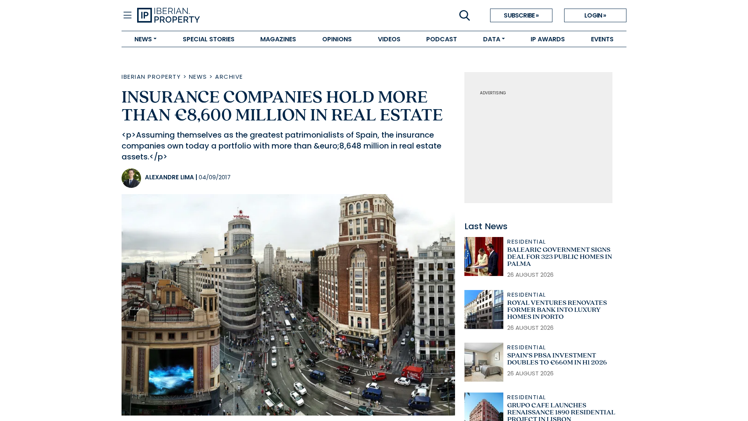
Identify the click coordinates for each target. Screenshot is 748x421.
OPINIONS (337, 39)
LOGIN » (595, 15)
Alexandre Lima (169, 177)
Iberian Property (151, 77)
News (198, 77)
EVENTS (602, 39)
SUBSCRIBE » (521, 15)
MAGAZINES (278, 39)
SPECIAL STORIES (209, 39)
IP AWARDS (548, 39)
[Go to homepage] (255, 15)
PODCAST (441, 39)
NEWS (143, 39)
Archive (229, 77)
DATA (491, 39)
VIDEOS (389, 39)
